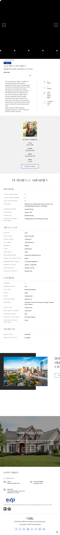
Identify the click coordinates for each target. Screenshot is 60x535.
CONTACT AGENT (30, 166)
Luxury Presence (40, 521)
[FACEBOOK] (16, 529)
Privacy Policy (36, 524)
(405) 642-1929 (30, 150)
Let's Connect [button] (30, 449)
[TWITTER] (32, 529)
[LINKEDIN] (24, 529)
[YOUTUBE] (28, 529)
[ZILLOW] (43, 529)
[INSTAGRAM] (20, 529)
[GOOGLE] (39, 529)
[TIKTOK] (35, 529)
